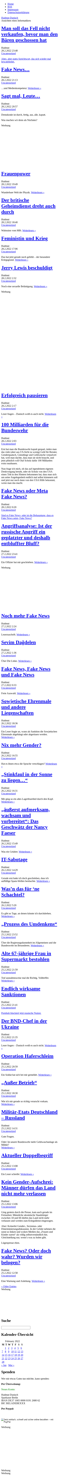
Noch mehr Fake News (25, 616)
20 (22, 1355)
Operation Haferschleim (27, 1056)
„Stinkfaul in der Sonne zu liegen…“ (26, 777)
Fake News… (15, 69)
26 (18, 1358)
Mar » (11, 1365)
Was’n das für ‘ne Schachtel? (20, 891)
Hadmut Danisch (9, 17)
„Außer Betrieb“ (19, 1082)
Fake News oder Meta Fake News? (24, 493)
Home (11, 4)
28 (3, 1362)
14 (3, 1355)
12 (18, 1351)
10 (12, 1351)
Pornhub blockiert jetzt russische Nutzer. (21, 1013)
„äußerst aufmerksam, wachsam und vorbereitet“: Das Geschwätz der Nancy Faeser (25, 821)
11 (15, 1351)
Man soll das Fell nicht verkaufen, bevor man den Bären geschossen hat (29, 34)
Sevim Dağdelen (18, 642)
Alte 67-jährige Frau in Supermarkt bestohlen (26, 956)
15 (6, 1355)
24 (12, 1358)
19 (18, 1355)
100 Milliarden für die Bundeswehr (25, 427)
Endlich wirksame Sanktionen (20, 991)
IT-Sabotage (14, 859)
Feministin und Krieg (24, 238)
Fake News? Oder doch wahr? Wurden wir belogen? (26, 1256)
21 (3, 1358)
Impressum (13, 9)
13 (22, 1351)
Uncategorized (8, 53)
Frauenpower (15, 173)
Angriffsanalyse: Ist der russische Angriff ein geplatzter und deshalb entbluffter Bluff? (26, 534)
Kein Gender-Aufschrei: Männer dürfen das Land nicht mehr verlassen (28, 1187)
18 (15, 1355)
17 (12, 1355)
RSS (10, 6)
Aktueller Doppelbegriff (27, 1155)
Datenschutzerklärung (18, 12)
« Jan (3, 1365)
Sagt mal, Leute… (20, 96)
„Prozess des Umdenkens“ (29, 924)
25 (15, 1358)
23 (9, 1358)
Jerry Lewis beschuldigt (27, 268)
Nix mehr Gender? (21, 745)
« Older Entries (8, 1286)
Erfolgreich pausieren (24, 395)
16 (9, 1355)
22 (6, 1358)
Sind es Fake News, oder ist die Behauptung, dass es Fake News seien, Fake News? (27, 517)
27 (22, 1358)
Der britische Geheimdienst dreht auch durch (28, 206)
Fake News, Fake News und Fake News (25, 671)
